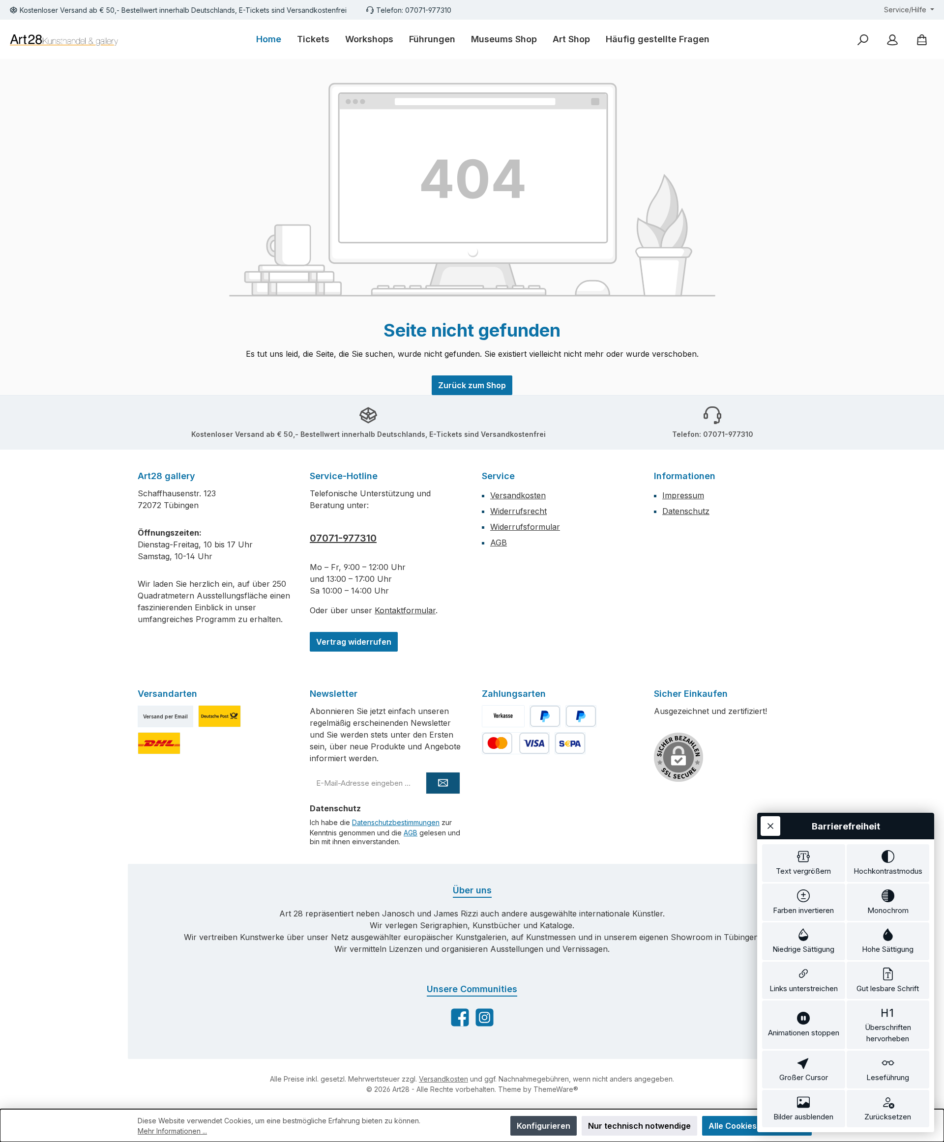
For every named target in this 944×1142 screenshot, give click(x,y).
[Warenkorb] (922, 39)
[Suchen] (863, 39)
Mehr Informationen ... (172, 1131)
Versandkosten (518, 495)
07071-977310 (343, 538)
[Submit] (443, 783)
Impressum (683, 495)
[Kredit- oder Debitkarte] (516, 743)
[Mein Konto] (892, 39)
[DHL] (159, 743)
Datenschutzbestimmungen (396, 822)
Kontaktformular (405, 610)
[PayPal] (545, 716)
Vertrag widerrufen (353, 642)
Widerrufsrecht (518, 511)
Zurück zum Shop (472, 385)
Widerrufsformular (525, 527)
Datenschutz (685, 511)
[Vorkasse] (503, 716)
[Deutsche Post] (219, 716)
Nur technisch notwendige (639, 1126)
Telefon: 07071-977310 (413, 10)
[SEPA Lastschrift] (570, 743)
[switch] (803, 863)
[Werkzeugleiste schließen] (770, 826)
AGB (498, 542)
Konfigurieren (543, 1126)
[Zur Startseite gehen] (64, 39)
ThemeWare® (555, 1089)
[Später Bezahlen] (580, 716)
